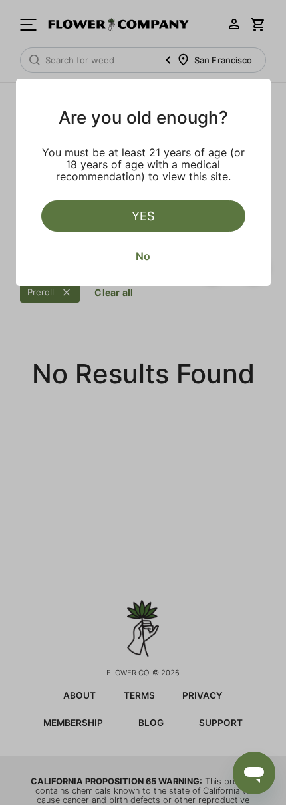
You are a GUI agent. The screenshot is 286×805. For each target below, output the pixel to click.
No (143, 256)
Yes (143, 216)
